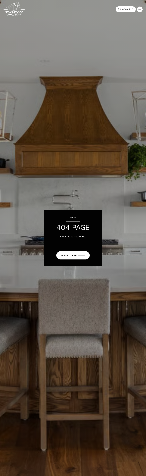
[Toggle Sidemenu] (140, 9)
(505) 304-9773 (125, 9)
